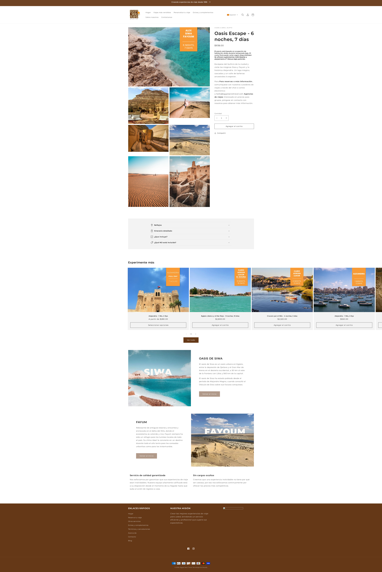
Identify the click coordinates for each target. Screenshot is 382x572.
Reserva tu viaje (135, 518)
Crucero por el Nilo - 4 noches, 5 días (282, 316)
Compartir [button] (221, 133)
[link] (146, 456)
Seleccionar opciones (158, 325)
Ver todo (191, 340)
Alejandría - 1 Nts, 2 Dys (158, 316)
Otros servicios (134, 521)
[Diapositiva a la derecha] (195, 334)
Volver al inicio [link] (209, 394)
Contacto (132, 537)
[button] (232, 14)
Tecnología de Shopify (200, 567)
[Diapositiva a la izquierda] (186, 334)
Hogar (130, 514)
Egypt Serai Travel (186, 567)
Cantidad (218, 113)
